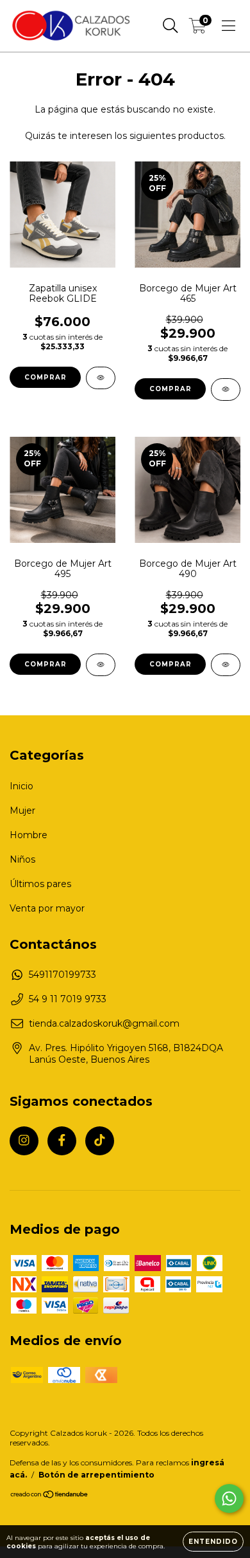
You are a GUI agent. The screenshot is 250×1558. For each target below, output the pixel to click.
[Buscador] (170, 25)
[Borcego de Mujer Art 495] (100, 665)
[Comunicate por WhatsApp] (229, 1498)
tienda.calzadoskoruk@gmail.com (104, 1023)
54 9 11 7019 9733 (67, 999)
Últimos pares (40, 884)
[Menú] (228, 25)
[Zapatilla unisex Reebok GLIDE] (100, 378)
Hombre (28, 835)
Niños (22, 859)
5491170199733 (62, 974)
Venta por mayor (47, 908)
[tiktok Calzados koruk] (99, 1140)
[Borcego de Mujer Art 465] (225, 389)
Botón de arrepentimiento (96, 1475)
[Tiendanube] (50, 1496)
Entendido (213, 1541)
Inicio (21, 786)
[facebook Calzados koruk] (61, 1140)
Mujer (22, 810)
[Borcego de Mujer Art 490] (225, 665)
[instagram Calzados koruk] (24, 1140)
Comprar (45, 377)
